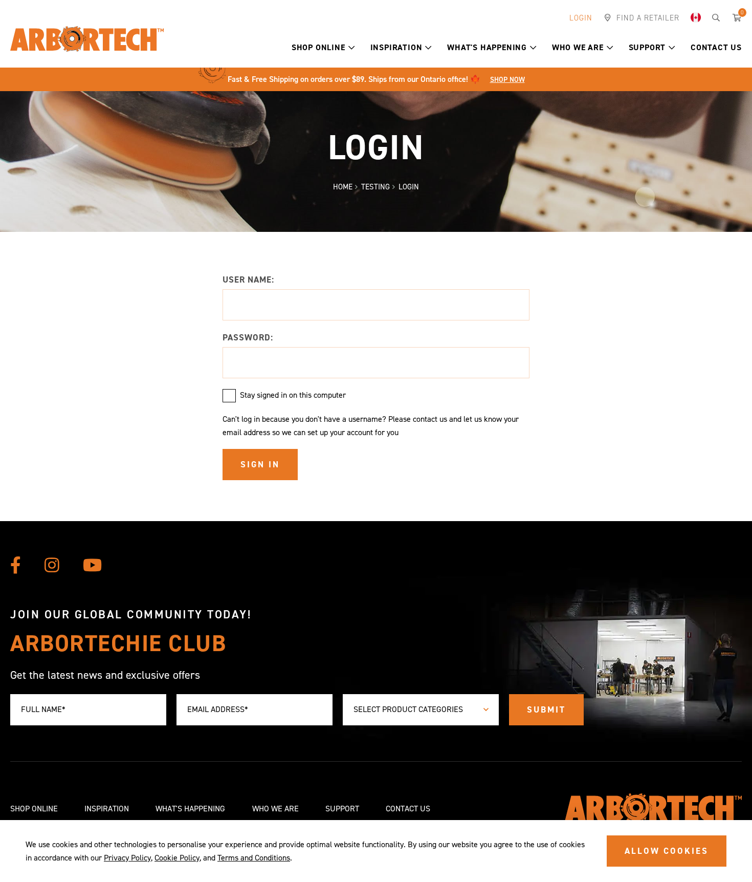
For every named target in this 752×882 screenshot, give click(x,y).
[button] (351, 48)
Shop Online (318, 47)
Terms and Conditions (253, 857)
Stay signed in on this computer (293, 395)
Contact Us (716, 47)
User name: (248, 279)
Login (580, 18)
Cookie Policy (177, 857)
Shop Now (507, 79)
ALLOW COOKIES (667, 850)
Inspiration (396, 47)
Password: (248, 337)
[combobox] (421, 709)
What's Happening (487, 47)
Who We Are (578, 47)
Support (647, 47)
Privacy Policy (127, 857)
